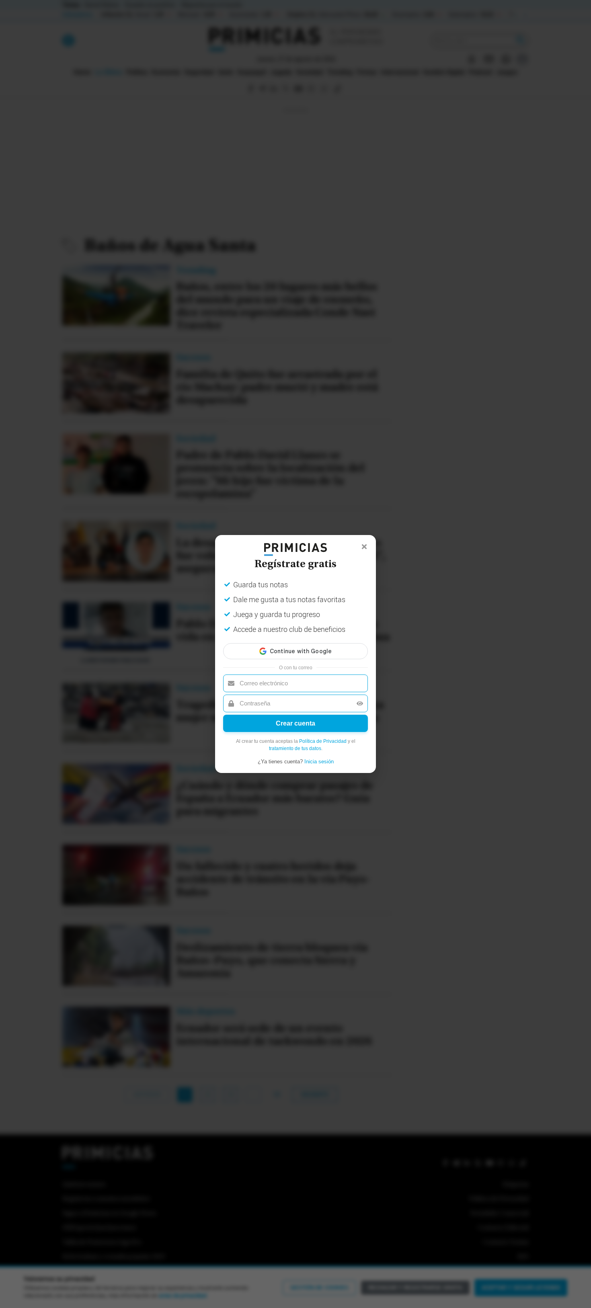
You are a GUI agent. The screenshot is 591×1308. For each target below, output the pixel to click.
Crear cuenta (295, 723)
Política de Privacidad (323, 741)
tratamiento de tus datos (295, 748)
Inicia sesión (319, 762)
